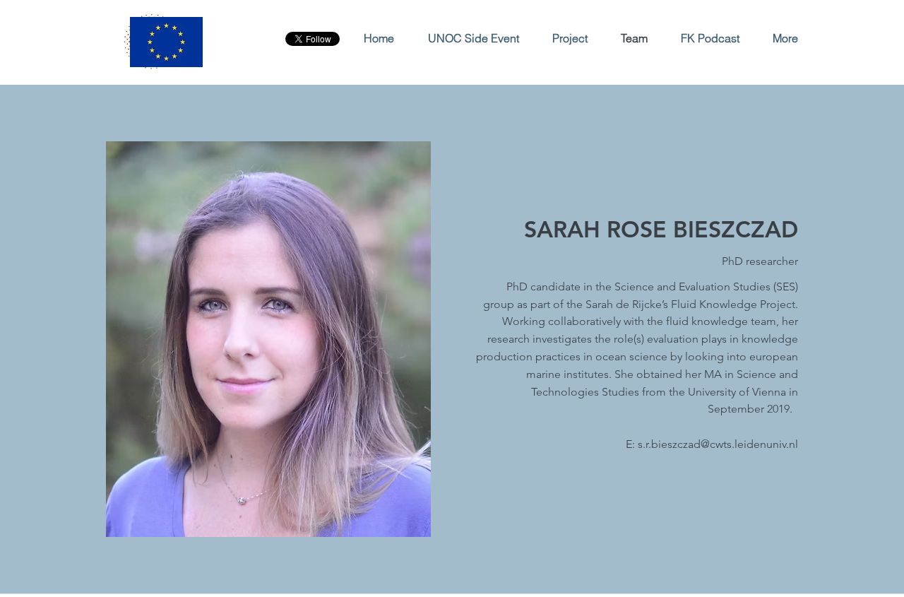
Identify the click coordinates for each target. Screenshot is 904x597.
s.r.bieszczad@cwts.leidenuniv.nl (718, 444)
